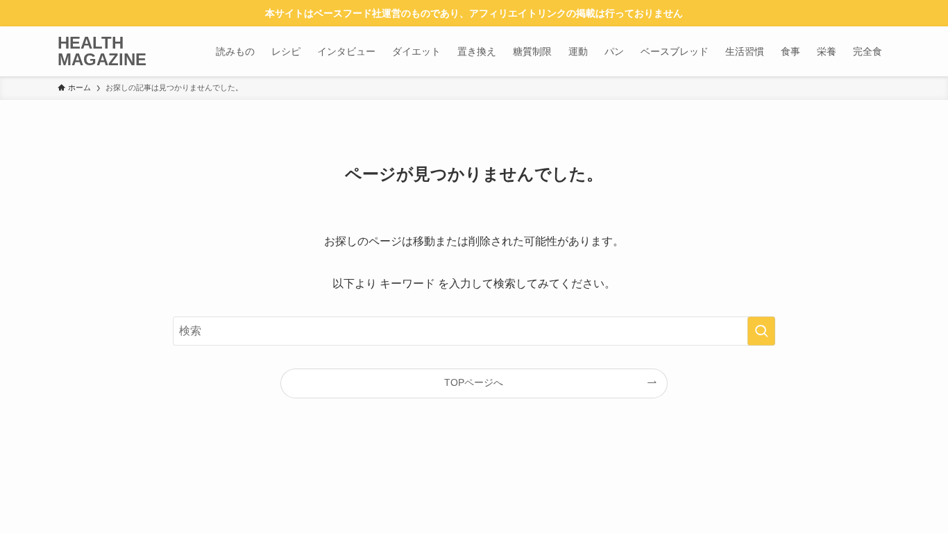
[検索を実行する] (761, 331)
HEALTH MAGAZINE (102, 51)
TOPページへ (473, 382)
